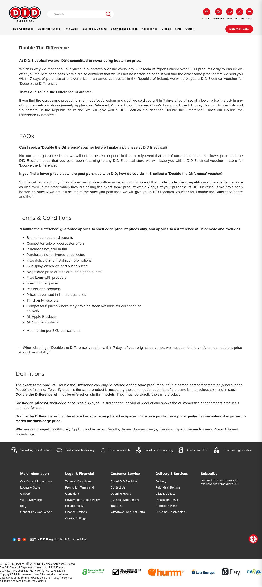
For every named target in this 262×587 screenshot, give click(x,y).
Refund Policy (74, 506)
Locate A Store (30, 487)
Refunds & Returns (168, 487)
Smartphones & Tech (124, 29)
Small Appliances (49, 29)
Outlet (189, 29)
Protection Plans (166, 506)
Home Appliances (22, 29)
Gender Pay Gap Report (36, 512)
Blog (23, 506)
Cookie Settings (75, 518)
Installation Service (168, 500)
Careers (25, 493)
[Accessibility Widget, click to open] (253, 539)
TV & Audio (71, 29)
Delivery (161, 481)
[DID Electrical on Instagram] (19, 540)
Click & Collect (165, 493)
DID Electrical (17, 564)
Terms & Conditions (78, 481)
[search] (108, 14)
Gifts (178, 29)
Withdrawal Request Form (128, 512)
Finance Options (76, 512)
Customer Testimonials (170, 512)
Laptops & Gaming (95, 29)
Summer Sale (239, 29)
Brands (166, 29)
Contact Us (118, 487)
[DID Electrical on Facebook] (14, 540)
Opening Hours (121, 493)
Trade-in (116, 506)
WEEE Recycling (31, 500)
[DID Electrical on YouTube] (24, 540)
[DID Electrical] (25, 14)
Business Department (125, 500)
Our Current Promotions (36, 481)
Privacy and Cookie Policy (82, 500)
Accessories (150, 29)
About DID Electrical (124, 481)
